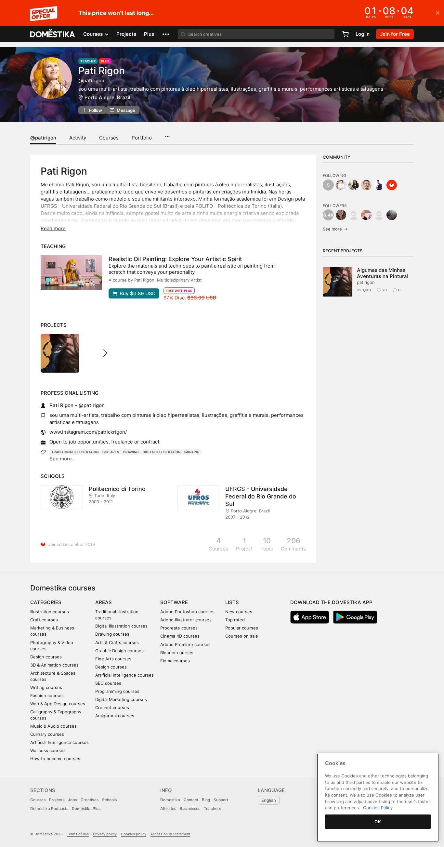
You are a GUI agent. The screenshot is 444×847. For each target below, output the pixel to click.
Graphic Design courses (119, 650)
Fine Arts (110, 452)
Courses (109, 138)
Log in (363, 34)
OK (377, 821)
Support (221, 799)
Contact (191, 799)
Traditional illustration (74, 452)
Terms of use (78, 834)
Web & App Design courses (57, 703)
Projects (126, 34)
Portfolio (142, 138)
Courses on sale (241, 636)
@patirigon (43, 138)
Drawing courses (112, 634)
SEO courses (108, 683)
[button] (166, 34)
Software (174, 602)
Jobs (72, 799)
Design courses (46, 656)
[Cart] (345, 34)
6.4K (328, 215)
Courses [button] (93, 34)
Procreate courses (179, 627)
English (268, 800)
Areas (103, 602)
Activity (77, 138)
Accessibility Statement (170, 834)
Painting (192, 452)
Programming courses (117, 691)
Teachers (212, 808)
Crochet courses (112, 707)
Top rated (235, 619)
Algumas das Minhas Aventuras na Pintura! (382, 273)
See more (335, 229)
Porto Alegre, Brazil (107, 97)
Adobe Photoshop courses (187, 611)
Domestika (170, 799)
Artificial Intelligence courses (59, 742)
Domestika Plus (86, 808)
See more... (62, 459)
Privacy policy (105, 834)
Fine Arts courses (113, 658)
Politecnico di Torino (117, 488)
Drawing (131, 452)
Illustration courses (49, 611)
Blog (206, 799)
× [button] (437, 12)
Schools (109, 799)
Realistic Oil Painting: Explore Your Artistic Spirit (175, 259)
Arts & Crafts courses (117, 642)
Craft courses (44, 619)
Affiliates (168, 808)
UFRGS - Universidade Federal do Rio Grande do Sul (260, 496)
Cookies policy (133, 834)
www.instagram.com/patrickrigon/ (88, 432)
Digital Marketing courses (121, 699)
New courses (238, 611)
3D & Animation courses (54, 665)
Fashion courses (47, 695)
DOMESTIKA (52, 34)
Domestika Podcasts (49, 808)
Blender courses (176, 652)
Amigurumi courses (114, 715)
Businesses (190, 808)
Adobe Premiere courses (185, 644)
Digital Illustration (161, 452)
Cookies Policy (378, 807)
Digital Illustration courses (121, 626)
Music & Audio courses (53, 726)
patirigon (366, 282)
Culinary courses (47, 734)
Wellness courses (48, 750)
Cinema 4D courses (180, 636)
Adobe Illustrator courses (186, 619)
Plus (149, 34)
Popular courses (241, 627)
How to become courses (55, 758)
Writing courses (46, 687)
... (167, 134)
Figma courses (175, 660)
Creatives (89, 799)
